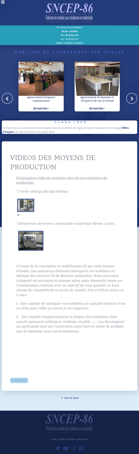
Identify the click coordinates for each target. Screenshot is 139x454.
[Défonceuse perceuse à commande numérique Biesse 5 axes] (30, 241)
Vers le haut (71, 398)
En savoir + (41, 109)
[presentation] (7, 98)
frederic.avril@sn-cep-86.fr (69, 43)
